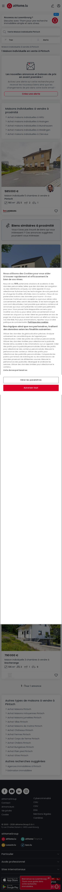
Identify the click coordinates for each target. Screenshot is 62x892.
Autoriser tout (31, 388)
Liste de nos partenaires (15, 370)
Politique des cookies (38, 322)
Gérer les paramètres (31, 380)
